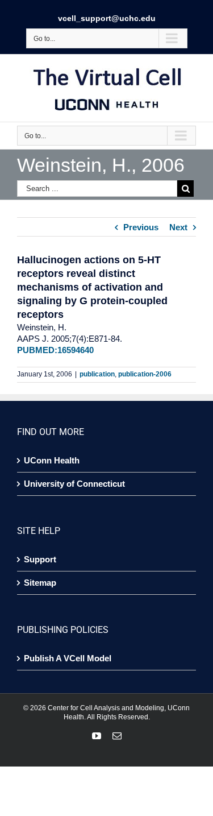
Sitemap (40, 582)
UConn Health (52, 460)
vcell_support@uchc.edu (107, 18)
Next (178, 227)
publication (97, 374)
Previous (140, 227)
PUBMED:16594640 (55, 350)
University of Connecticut (74, 483)
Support (40, 559)
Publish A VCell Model (67, 658)
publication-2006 (145, 374)
